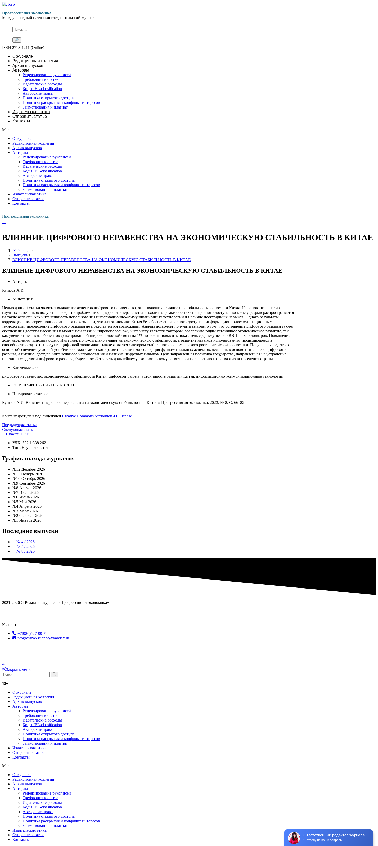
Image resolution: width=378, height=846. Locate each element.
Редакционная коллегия (35, 61)
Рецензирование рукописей (47, 75)
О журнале (22, 56)
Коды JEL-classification (42, 88)
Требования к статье (40, 79)
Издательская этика (31, 112)
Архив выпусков (27, 65)
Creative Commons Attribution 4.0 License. (97, 416)
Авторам (20, 70)
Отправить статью (29, 116)
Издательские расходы (42, 84)
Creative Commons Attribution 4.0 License (95, 656)
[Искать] (54, 674)
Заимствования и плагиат (45, 107)
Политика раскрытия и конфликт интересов (61, 102)
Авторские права (38, 93)
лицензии (51, 656)
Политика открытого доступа (49, 98)
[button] (148, 130)
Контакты (21, 121)
